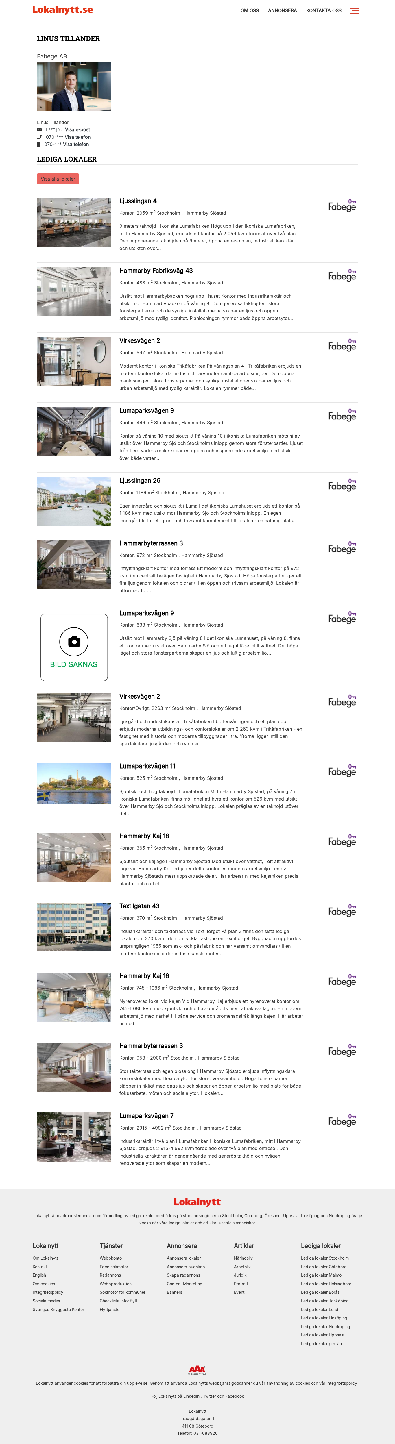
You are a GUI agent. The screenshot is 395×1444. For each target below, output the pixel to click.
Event (239, 1292)
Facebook (234, 1396)
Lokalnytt (45, 1245)
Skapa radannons (183, 1275)
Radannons (110, 1275)
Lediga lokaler (321, 1245)
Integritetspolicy (48, 1292)
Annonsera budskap (186, 1266)
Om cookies (44, 1283)
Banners (174, 1292)
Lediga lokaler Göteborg (324, 1266)
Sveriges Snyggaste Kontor (58, 1309)
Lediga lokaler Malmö (321, 1275)
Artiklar (244, 1245)
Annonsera (182, 1245)
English (39, 1275)
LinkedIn (191, 1396)
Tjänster (111, 1245)
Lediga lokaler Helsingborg (326, 1283)
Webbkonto (111, 1258)
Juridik (240, 1275)
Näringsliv (243, 1258)
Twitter (209, 1396)
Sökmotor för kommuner (122, 1292)
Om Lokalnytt (45, 1258)
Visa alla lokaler (58, 179)
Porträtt (241, 1283)
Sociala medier (46, 1300)
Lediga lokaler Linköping (324, 1317)
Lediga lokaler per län (321, 1343)
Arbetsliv (242, 1266)
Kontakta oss (324, 10)
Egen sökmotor (114, 1266)
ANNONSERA (282, 10)
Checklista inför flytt (119, 1300)
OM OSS (250, 10)
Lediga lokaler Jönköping (325, 1300)
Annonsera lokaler (184, 1258)
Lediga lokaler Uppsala (322, 1334)
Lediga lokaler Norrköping (325, 1326)
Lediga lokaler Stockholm (325, 1258)
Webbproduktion (116, 1283)
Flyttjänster (110, 1309)
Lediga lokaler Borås (320, 1292)
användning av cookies (288, 1383)
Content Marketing (184, 1283)
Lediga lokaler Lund (319, 1309)
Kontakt (40, 1266)
